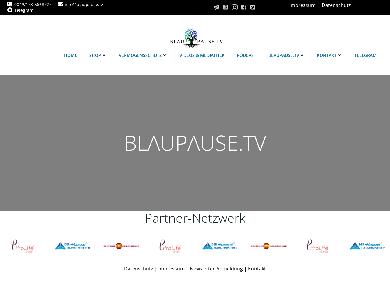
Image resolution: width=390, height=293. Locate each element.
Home (70, 55)
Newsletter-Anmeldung (216, 268)
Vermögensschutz (140, 55)
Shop (95, 55)
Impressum (171, 268)
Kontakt (327, 55)
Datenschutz (138, 268)
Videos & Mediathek (202, 55)
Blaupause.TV (283, 55)
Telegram (365, 55)
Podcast (246, 55)
